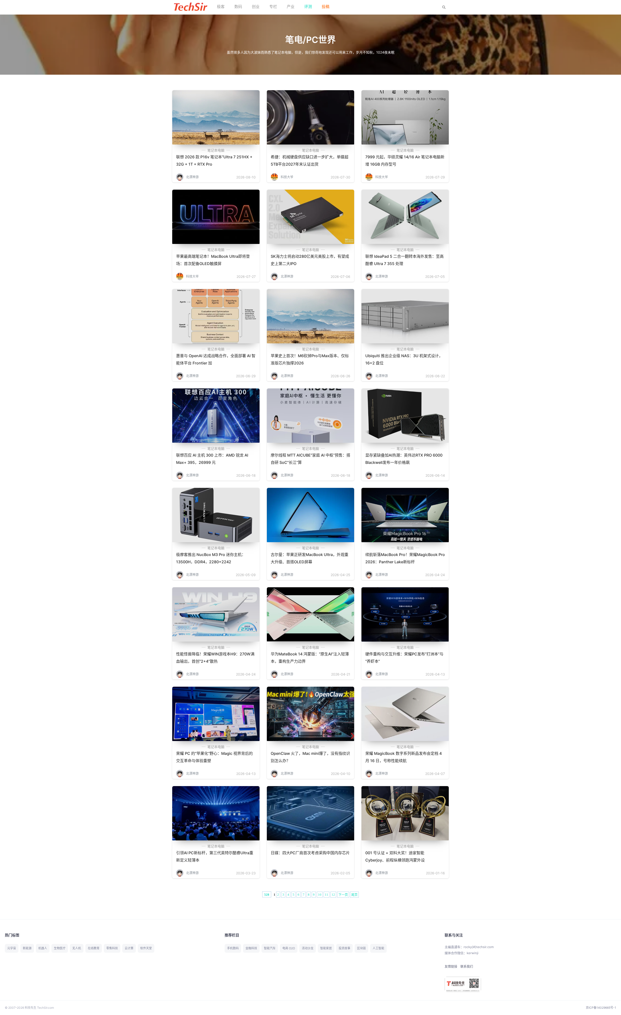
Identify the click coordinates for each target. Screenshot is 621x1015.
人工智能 (378, 948)
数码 (238, 6)
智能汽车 (270, 948)
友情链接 (451, 966)
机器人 (42, 948)
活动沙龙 (307, 948)
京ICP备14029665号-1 (601, 1007)
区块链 (361, 948)
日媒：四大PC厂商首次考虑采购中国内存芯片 (310, 852)
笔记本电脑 (215, 150)
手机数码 (233, 948)
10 (319, 894)
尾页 (354, 894)
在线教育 (93, 948)
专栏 (273, 6)
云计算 (129, 948)
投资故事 (344, 948)
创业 (256, 6)
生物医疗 (59, 948)
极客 (221, 6)
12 (333, 894)
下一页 (343, 894)
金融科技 (251, 948)
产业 (290, 6)
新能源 (27, 948)
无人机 (76, 948)
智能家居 (326, 948)
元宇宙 (11, 948)
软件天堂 (146, 948)
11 (326, 894)
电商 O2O (288, 948)
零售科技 (112, 948)
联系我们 (466, 966)
